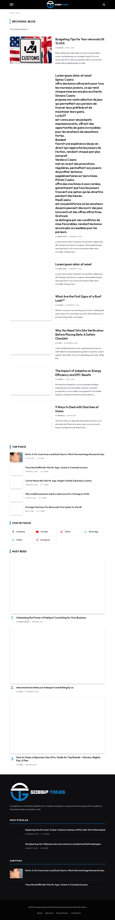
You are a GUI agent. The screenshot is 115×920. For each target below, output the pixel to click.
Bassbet (60, 140)
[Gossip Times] (57, 4)
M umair (60, 48)
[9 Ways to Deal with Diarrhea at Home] (31, 417)
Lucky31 (60, 115)
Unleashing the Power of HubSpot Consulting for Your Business (51, 617)
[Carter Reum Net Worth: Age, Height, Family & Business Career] (16, 484)
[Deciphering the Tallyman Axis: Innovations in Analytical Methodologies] (16, 847)
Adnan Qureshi (23, 622)
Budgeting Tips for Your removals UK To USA (79, 41)
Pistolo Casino (64, 180)
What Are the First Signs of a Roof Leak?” (78, 298)
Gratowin (61, 216)
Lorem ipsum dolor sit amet (73, 75)
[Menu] (11, 4)
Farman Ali (61, 415)
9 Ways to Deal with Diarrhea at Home (77, 409)
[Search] (103, 4)
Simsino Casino (65, 95)
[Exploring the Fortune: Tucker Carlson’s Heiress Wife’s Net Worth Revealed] (16, 833)
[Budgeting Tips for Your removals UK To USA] (31, 50)
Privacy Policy (62, 913)
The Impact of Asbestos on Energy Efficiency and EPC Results (78, 373)
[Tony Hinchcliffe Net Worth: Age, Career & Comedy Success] (16, 470)
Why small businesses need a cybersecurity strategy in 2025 (57, 493)
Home (12, 13)
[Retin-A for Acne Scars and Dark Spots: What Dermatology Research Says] (16, 457)
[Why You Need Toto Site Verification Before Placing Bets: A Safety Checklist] (31, 341)
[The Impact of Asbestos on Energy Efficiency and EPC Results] (31, 381)
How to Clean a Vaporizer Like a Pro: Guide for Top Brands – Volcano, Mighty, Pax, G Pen (58, 759)
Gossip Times (41, 907)
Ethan (59, 343)
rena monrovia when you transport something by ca (44, 687)
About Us (49, 913)
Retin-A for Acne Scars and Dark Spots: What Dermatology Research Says (64, 454)
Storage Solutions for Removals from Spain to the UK (53, 507)
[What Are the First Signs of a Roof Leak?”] (31, 307)
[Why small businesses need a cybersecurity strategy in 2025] (16, 497)
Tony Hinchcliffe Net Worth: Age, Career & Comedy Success (56, 467)
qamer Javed (62, 236)
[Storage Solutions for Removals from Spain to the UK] (16, 510)
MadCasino (63, 200)
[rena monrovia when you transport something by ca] (57, 655)
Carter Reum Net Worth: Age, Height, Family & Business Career (58, 480)
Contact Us (76, 913)
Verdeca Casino (66, 159)
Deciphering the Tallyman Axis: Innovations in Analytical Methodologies (63, 844)
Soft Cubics (82, 907)
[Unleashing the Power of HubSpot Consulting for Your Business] (57, 585)
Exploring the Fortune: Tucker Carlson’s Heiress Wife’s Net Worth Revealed (65, 829)
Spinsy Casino (64, 79)
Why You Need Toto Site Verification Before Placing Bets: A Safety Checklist (79, 334)
